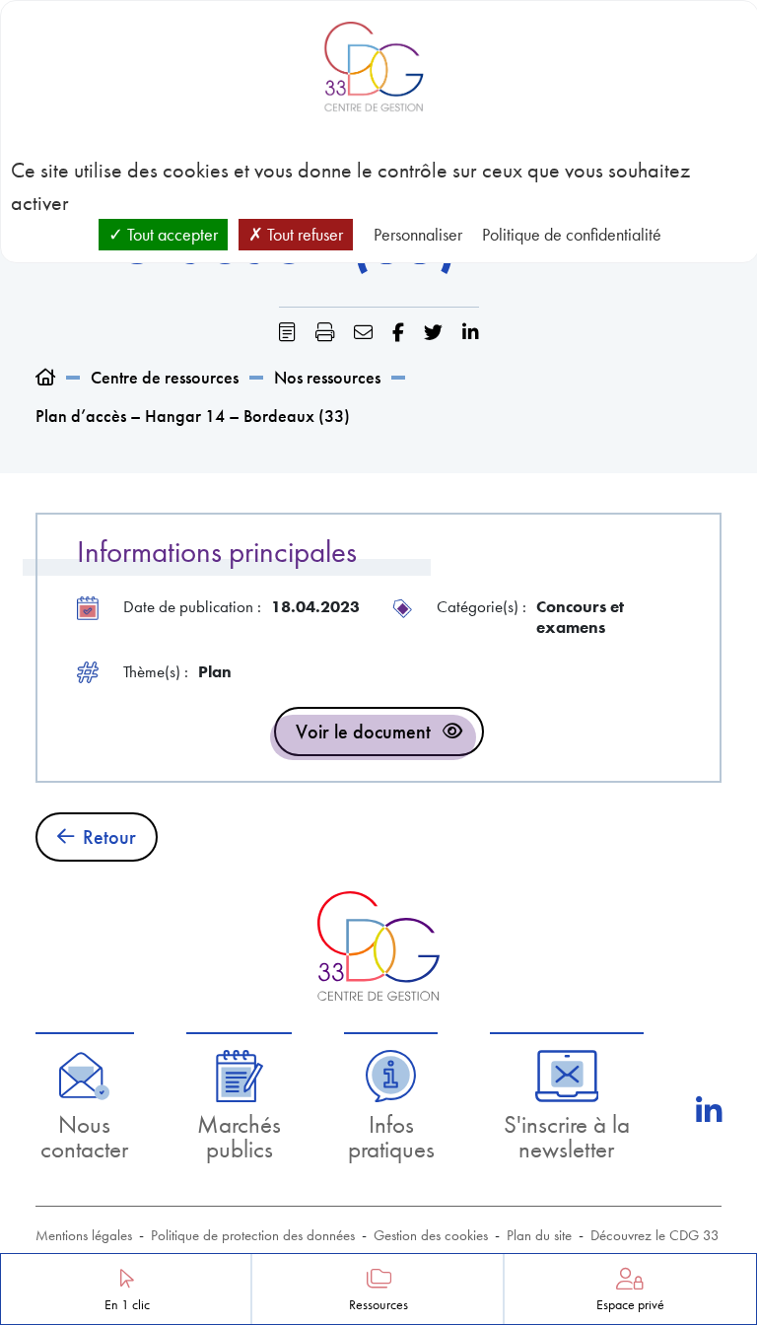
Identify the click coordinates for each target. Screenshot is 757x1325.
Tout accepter (170, 234)
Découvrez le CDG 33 (655, 1235)
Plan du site (539, 1235)
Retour (109, 837)
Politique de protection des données (253, 1235)
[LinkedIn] (709, 1111)
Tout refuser (303, 234)
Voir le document (363, 731)
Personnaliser (418, 234)
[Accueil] (45, 377)
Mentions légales (83, 1235)
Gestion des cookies (431, 1235)
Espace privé (630, 1304)
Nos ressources (327, 377)
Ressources (378, 1304)
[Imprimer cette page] (324, 332)
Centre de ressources (165, 377)
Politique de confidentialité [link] (571, 234)
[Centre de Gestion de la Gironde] (378, 946)
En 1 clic (127, 1304)
